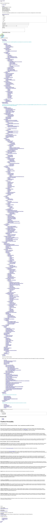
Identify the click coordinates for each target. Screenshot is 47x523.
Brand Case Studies (7, 373)
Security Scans (12, 164)
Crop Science (6, 249)
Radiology (7, 320)
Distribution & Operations (9, 193)
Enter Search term (3, 409)
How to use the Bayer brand (10, 365)
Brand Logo (7, 251)
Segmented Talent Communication (11, 88)
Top (1, 522)
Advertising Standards (7, 113)
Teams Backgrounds (11, 276)
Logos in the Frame (12, 263)
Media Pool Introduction (7, 397)
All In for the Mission (9, 376)
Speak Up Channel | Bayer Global (11, 241)
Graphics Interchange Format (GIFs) (11, 135)
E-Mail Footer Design (9, 336)
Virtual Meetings (10, 98)
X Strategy (9, 129)
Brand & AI (5, 44)
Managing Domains (12, 144)
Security (9, 162)
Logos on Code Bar (12, 262)
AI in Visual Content (9, 378)
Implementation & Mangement (10, 228)
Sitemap (1, 521)
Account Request (4, 400)
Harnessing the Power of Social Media (11, 120)
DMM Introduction (7, 399)
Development (8, 157)
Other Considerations (9, 214)
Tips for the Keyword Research (12, 153)
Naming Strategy (10, 183)
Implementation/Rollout (9, 209)
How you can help (6, 362)
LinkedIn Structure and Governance (13, 132)
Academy (3, 354)
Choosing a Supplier (11, 173)
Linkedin (7, 130)
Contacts (7, 137)
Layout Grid (11, 265)
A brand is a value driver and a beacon (11, 377)
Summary (9, 254)
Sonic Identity (8, 71)
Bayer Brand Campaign (9, 108)
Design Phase (10, 201)
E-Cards (5, 327)
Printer (10, 291)
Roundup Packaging (11, 311)
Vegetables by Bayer (9, 389)
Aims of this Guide (10, 199)
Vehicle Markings (6, 353)
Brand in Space (6, 78)
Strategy (9, 168)
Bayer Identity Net (6, 405)
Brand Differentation (11, 255)
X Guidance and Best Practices (12, 128)
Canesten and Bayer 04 (9, 385)
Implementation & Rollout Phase (12, 210)
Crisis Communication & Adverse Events (12, 239)
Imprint (11, 146)
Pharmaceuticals (6, 319)
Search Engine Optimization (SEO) (11, 151)
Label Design (11, 272)
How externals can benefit (8, 406)
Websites (5, 138)
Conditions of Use (4, 518)
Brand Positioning (6, 48)
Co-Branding (6, 72)
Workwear (5, 352)
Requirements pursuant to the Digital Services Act (17, 148)
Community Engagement (7, 236)
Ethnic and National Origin (13, 64)
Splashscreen (9, 187)
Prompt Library (8, 47)
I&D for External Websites (11, 161)
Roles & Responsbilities (11, 170)
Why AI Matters (8, 45)
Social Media (10, 96)
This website (4, 413)
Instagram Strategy (10, 125)
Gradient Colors (12, 260)
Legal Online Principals (7, 99)
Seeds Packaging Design (11, 273)
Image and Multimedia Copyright (12, 57)
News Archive (6, 390)
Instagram (7, 124)
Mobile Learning (10, 220)
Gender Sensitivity (12, 62)
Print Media (9, 274)
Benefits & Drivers (10, 227)
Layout (9, 264)
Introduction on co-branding (10, 73)
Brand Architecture (7, 81)
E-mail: (3, 26)
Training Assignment (11, 216)
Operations (9, 194)
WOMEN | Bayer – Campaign (10, 111)
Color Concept (12, 259)
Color (8, 54)
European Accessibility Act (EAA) (15, 147)
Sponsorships (8, 76)
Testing (9, 191)
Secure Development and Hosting (14, 163)
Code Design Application (9, 267)
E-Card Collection (8, 332)
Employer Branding (7, 85)
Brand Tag (9, 279)
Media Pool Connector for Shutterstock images (11, 398)
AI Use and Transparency (9, 46)
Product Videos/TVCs (9, 248)
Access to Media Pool (7, 396)
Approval (9, 172)
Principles (9, 181)
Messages (9, 89)
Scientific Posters (6, 348)
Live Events (9, 97)
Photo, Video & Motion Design (12, 56)
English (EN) (4, 4)
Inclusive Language (10, 60)
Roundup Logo (12, 302)
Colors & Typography (13, 297)
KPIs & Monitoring (10, 315)
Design (7, 154)
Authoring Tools (10, 206)
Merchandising (12, 298)
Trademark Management (9, 83)
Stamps (7, 346)
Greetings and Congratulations (10, 328)
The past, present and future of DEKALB (12, 375)
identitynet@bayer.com (5, 14)
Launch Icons (10, 184)
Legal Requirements (11, 145)
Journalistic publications (9, 77)
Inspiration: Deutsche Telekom (10, 387)
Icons (10, 308)
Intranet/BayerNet (10, 156)
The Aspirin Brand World (9, 384)
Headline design (10, 92)
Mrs (4, 17)
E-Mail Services (12, 160)
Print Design (11, 309)
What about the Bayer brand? (8, 361)
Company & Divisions (11, 67)
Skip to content (2, 0)
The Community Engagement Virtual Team (12, 237)
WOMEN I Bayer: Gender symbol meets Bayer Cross (14, 382)
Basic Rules (13, 143)
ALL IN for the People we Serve (10, 109)
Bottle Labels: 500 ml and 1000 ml (15, 284)
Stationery (5, 337)
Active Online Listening (9, 240)
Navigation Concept (11, 182)
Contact (3, 6)
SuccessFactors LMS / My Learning (13, 212)
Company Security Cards (9, 340)
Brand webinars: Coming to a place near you (12, 383)
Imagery (9, 90)
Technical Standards (12, 213)
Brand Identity (6, 52)
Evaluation (9, 208)
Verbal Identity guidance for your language (16, 61)
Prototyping (9, 190)
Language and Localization (12, 218)
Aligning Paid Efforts (11, 115)
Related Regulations (9, 101)
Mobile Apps (6, 166)
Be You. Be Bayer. (8, 86)
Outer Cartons (12, 286)
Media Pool (4, 392)
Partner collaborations (9, 75)
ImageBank (7, 313)
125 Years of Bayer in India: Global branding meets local (14, 388)
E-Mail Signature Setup (9, 335)
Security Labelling (8, 345)
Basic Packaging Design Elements (14, 282)
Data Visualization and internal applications (10, 350)
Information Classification (11, 217)
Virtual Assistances (7, 224)
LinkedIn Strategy (10, 131)
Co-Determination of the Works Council (13, 221)
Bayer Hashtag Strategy (11, 69)
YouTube (7, 133)
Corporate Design (10, 155)
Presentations (10, 268)
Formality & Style (10, 68)
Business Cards (8, 338)
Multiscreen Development (11, 192)
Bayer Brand (4, 39)
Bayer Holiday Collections (10, 330)
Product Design (12, 310)
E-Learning (5, 196)
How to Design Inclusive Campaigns (13, 368)
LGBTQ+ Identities (12, 63)
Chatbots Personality (9, 232)
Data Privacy (8, 100)
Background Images (7, 333)
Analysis (9, 205)
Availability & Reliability (11, 158)
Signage (7, 80)
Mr (4, 20)
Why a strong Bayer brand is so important (10, 360)
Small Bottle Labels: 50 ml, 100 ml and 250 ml (16, 283)
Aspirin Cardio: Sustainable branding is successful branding (14, 386)
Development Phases (11, 204)
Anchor (11, 256)
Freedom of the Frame (13, 261)
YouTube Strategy (10, 134)
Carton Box (11, 285)
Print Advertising (8, 117)
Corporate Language (11, 59)
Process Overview (12, 289)
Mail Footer (5, 334)
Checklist (9, 178)
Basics (7, 225)
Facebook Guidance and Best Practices (13, 123)
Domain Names (10, 141)
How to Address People (11, 367)
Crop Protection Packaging (12, 269)
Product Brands (8, 84)
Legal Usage (11, 300)
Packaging (9, 280)
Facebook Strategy (10, 122)
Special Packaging (12, 287)
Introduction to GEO (9, 374)
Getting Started (8, 140)
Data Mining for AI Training (14, 149)
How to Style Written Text (11, 369)
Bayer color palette (12, 451)
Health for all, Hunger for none (10, 331)
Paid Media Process (10, 116)
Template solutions (8, 339)
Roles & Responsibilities (11, 230)
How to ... (5, 364)
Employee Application (5, 325)
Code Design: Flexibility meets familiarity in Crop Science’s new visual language (17, 380)
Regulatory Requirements (11, 235)
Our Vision (9, 314)
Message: (3, 27)
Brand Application (5, 102)
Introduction (7, 139)
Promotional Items (8, 118)
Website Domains (12, 142)
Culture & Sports (8, 112)
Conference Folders (9, 342)
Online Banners (10, 95)
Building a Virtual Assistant (12, 229)
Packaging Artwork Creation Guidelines (13, 288)
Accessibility (11, 66)
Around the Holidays (9, 329)
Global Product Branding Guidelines (9, 244)
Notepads (7, 343)
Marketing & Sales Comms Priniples (11, 312)
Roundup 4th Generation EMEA (12, 304)
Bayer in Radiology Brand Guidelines (13, 322)
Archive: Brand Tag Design (10, 278)
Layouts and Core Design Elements (13, 202)
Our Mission (8, 51)
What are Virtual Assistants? (12, 226)
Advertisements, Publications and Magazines (12, 245)
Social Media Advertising (9, 114)
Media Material (6, 349)
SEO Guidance (10, 152)
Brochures (9, 94)
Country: (3, 25)
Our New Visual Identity (9, 250)
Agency (11, 290)
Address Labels (8, 341)
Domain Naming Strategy (11, 316)
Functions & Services (11, 159)
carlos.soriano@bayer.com (4, 508)
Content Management (11, 231)
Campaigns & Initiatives (7, 107)
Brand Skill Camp (6, 363)
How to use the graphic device (10, 370)
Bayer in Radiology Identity (12, 321)
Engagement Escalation (9, 238)
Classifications (10, 179)
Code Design (8, 252)
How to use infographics (9, 371)
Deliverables (9, 219)
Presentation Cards (8, 344)
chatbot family (26, 429)
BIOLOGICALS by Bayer (12, 277)
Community (2, 513)
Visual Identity (8, 53)
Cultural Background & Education (15, 65)
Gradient (11, 258)
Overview (5, 43)
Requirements (8, 233)
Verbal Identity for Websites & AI (12, 70)
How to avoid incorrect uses (10, 372)
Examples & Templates (9, 91)
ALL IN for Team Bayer (9, 110)
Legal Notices (10, 185)
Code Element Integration (13, 266)
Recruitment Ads (10, 93)
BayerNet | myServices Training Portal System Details (15, 211)
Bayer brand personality (10, 448)
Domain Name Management (12, 317)
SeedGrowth (8, 381)
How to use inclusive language (10, 366)
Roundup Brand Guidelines (10, 293)
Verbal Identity (8, 58)
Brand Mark (11, 295)
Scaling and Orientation (11, 186)
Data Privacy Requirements (10, 136)
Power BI (7, 351)
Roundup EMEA (10, 301)
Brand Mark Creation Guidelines (14, 296)
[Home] (2, 37)
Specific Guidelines (10, 169)
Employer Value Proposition (10, 87)
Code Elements (12, 257)
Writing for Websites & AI (9, 165)
